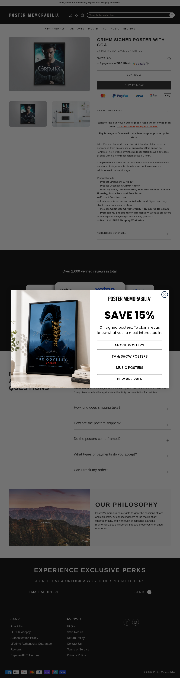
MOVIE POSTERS (129, 345)
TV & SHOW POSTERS (130, 356)
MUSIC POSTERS (129, 367)
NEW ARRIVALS (129, 378)
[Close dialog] (165, 294)
